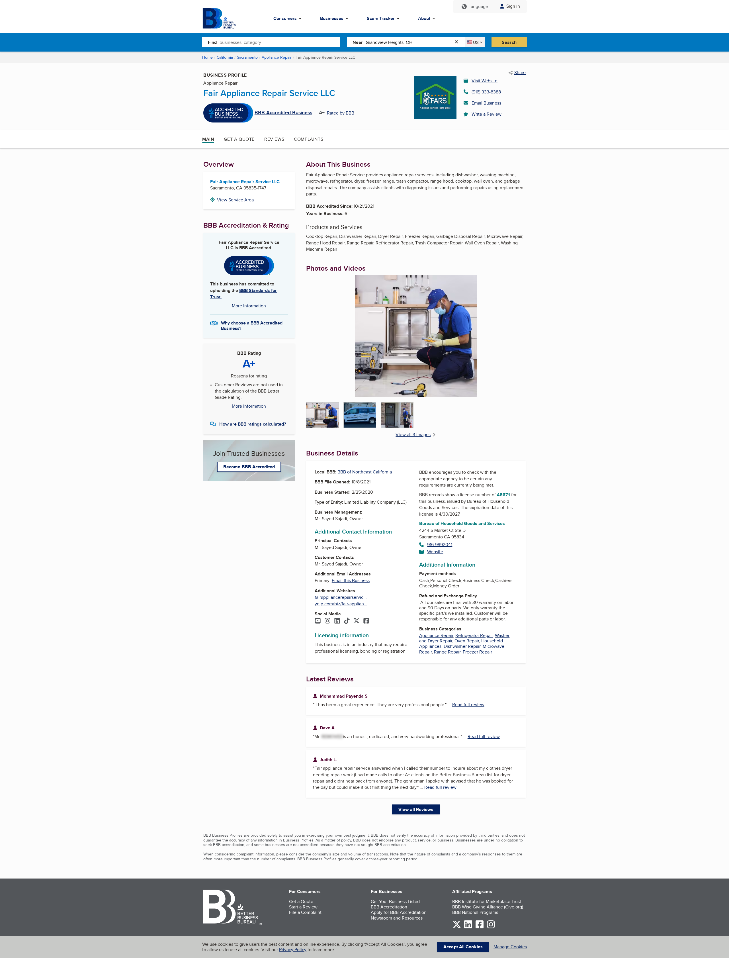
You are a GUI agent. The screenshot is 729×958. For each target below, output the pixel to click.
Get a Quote (239, 139)
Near (358, 42)
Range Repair (447, 652)
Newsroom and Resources (397, 918)
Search (509, 42)
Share (520, 72)
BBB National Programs (475, 912)
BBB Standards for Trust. (243, 293)
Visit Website (484, 80)
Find (212, 42)
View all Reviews (415, 809)
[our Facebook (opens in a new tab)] (479, 927)
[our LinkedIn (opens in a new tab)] (468, 927)
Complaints (308, 139)
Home (207, 57)
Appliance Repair (277, 57)
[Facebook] (366, 621)
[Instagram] (327, 621)
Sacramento (247, 57)
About (424, 18)
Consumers (285, 18)
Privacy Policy (292, 949)
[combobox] (280, 42)
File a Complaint (305, 912)
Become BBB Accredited (249, 466)
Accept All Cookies (463, 946)
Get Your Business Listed (395, 901)
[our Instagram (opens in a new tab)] (490, 927)
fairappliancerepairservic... (341, 597)
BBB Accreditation (389, 907)
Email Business (486, 103)
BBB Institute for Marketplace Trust (486, 901)
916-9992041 (439, 544)
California (225, 57)
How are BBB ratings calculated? (252, 424)
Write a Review (486, 114)
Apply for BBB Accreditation (399, 912)
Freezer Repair (477, 652)
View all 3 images (413, 434)
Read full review (468, 704)
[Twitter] (356, 621)
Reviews (274, 139)
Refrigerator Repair (474, 635)
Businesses (331, 18)
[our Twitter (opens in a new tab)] (456, 927)
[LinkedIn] (337, 621)
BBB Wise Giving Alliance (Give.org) (487, 907)
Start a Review (303, 907)
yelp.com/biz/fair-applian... (341, 603)
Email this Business (351, 580)
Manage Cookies (510, 946)
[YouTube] (318, 621)
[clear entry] (458, 42)
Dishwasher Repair (462, 646)
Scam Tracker (381, 18)
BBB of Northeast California (364, 472)
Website (435, 551)
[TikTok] (347, 621)
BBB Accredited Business (283, 113)
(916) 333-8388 (486, 92)
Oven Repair (466, 641)
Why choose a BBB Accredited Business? (251, 325)
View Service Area (235, 200)
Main (208, 139)
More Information (249, 306)
